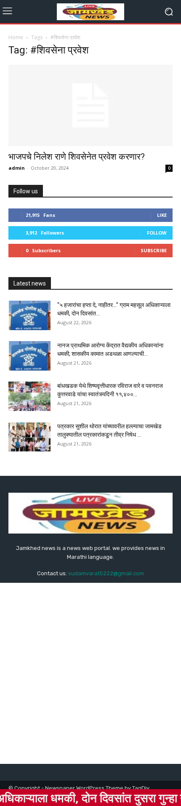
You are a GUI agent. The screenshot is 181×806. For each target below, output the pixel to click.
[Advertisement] (90, 673)
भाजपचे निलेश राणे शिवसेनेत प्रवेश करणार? (76, 157)
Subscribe (154, 250)
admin (16, 168)
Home (15, 37)
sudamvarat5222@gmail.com (106, 573)
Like (162, 215)
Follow (157, 233)
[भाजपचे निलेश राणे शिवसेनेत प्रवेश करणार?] (90, 105)
